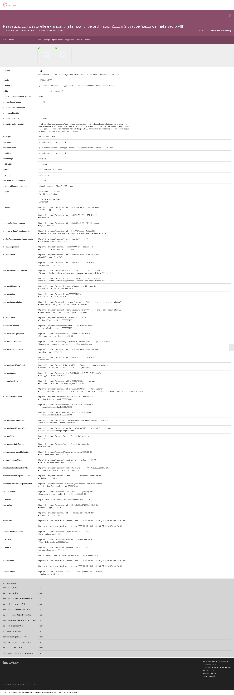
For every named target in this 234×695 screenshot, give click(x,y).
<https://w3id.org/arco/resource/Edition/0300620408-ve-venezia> (63, 319)
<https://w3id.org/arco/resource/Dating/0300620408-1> (59, 295)
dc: (6, 80)
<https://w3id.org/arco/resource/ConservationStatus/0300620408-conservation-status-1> (73, 421)
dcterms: (15, 186)
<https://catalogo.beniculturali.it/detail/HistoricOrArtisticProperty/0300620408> (68, 555)
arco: (12, 102)
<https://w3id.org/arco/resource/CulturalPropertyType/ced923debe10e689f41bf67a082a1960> (74, 429)
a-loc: (15, 468)
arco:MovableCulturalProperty (49, 200)
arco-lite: (17, 97)
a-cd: (13, 124)
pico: (14, 181)
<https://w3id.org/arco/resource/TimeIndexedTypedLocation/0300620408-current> (70, 485)
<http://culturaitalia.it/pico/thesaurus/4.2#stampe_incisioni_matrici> (64, 500)
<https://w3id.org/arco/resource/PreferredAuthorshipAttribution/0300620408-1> (74, 272)
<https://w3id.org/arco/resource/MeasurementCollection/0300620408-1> (66, 453)
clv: (9, 492)
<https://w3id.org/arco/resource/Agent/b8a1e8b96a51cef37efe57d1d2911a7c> (68, 216)
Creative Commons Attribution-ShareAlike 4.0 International (33, 692)
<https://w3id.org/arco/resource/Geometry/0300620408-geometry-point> (66, 493)
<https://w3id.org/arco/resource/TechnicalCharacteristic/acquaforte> (65, 445)
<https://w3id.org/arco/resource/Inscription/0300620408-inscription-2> (65, 406)
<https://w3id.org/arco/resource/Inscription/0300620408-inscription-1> (65, 398)
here (76, 692)
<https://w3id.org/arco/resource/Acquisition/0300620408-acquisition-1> (66, 248)
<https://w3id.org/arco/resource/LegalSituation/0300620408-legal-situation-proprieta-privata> (74, 343)
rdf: (6, 192)
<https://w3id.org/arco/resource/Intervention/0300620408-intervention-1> (66, 327)
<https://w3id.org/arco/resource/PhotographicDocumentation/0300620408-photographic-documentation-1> (80, 303)
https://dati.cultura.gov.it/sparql (218, 661)
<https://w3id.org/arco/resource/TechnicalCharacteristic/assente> (63, 437)
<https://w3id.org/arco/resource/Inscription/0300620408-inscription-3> (65, 413)
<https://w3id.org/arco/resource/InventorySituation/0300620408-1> (64, 335)
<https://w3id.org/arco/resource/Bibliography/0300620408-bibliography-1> (67, 287)
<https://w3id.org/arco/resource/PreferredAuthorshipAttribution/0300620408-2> (74, 279)
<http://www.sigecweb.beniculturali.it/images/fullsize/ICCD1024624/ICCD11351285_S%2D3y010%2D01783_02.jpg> (82, 526)
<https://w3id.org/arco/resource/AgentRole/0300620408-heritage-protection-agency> (90, 390)
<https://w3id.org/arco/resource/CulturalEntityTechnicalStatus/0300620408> (67, 461)
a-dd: (12, 397)
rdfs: (8, 40)
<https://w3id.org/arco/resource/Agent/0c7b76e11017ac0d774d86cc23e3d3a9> (72, 232)
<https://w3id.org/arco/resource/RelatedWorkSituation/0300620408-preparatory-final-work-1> (74, 366)
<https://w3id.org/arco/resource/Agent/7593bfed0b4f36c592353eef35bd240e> (68, 208)
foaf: (8, 561)
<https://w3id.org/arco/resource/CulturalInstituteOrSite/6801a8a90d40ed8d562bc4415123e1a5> (75, 469)
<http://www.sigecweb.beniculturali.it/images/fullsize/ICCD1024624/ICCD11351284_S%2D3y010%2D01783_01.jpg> (82, 521)
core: (9, 148)
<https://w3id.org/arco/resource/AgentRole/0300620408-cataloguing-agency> (68, 382)
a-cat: (18, 239)
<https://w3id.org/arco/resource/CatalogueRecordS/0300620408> (63, 240)
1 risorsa (41, 587)
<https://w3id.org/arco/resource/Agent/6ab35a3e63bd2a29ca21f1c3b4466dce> (69, 224)
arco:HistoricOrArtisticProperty (49, 193)
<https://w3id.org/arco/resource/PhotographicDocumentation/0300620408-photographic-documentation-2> (80, 311)
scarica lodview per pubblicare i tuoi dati (20, 684)
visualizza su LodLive (209, 664)
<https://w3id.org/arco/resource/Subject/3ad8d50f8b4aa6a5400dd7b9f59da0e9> (69, 374)
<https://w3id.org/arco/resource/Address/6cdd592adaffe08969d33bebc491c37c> (70, 477)
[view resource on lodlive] (230, 15)
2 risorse (41, 593)
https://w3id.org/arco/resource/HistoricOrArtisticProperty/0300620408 (33, 30)
